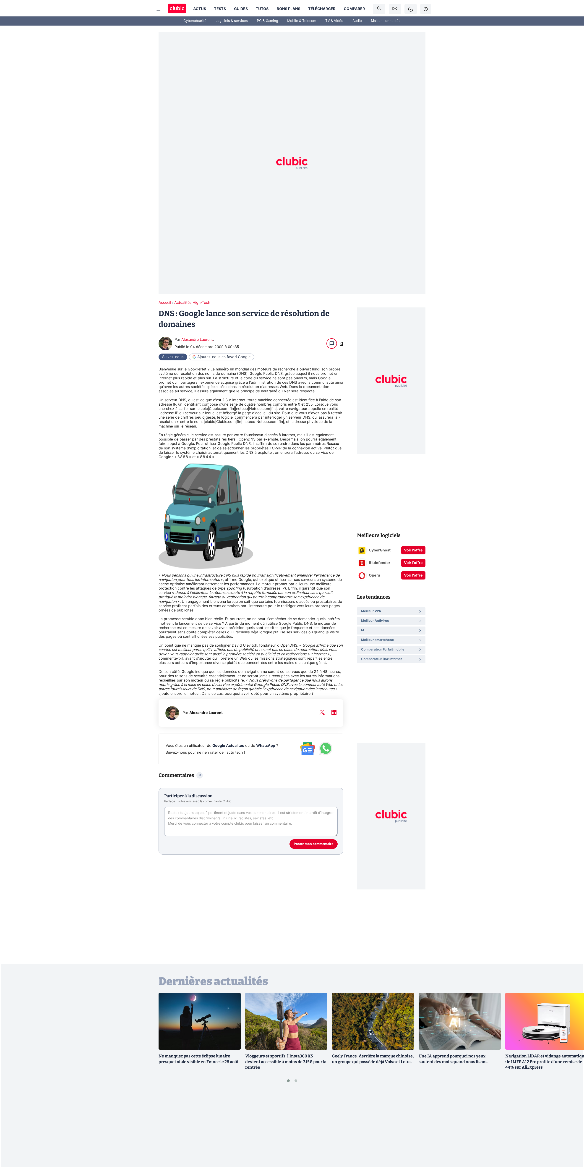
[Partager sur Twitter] (573, 1143)
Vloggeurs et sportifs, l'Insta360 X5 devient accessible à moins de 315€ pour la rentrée (285, 1062)
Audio (357, 21)
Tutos (262, 9)
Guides (241, 9)
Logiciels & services (232, 21)
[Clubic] (177, 9)
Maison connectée (386, 21)
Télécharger (322, 9)
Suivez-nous (172, 357)
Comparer (354, 9)
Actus (199, 9)
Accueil (165, 302)
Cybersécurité (194, 21)
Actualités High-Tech (192, 302)
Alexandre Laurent (197, 339)
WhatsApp (265, 745)
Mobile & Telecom (301, 21)
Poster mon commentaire (313, 844)
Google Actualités (228, 745)
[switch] (410, 9)
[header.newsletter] (395, 9)
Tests (220, 9)
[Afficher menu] (158, 9)
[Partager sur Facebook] (573, 1128)
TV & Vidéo (334, 21)
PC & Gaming (267, 21)
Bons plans (288, 9)
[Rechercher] (379, 9)
